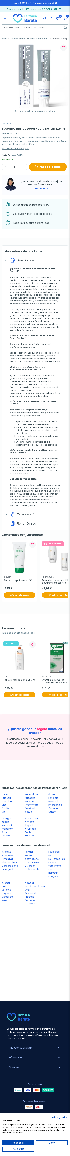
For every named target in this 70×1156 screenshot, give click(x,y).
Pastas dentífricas (37, 38)
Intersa (6, 882)
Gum (51, 869)
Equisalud (54, 852)
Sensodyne (31, 794)
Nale (4, 900)
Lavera (29, 852)
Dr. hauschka (32, 869)
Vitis (4, 804)
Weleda (29, 801)
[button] (65, 18)
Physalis (29, 896)
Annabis (30, 821)
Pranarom (7, 828)
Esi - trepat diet (57, 859)
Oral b (5, 808)
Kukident (30, 798)
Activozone (31, 818)
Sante (28, 855)
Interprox (7, 852)
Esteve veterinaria (54, 864)
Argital (29, 825)
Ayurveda (30, 828)
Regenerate (32, 804)
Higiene (14, 38)
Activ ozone (32, 859)
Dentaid (53, 801)
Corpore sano (10, 865)
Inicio (4, 38)
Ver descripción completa (15, 148)
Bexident (30, 808)
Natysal (29, 882)
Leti (4, 886)
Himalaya (7, 859)
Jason (5, 821)
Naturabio (7, 825)
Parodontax (8, 801)
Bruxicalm (7, 855)
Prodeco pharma (30, 902)
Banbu (28, 832)
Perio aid (53, 798)
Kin (3, 811)
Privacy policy (60, 1117)
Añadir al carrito (50, 167)
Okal (27, 889)
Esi (49, 855)
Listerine (6, 889)
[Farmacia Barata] (25, 18)
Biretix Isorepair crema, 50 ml (19, 580)
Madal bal (7, 896)
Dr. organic (8, 869)
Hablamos (41, 188)
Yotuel (28, 811)
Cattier (52, 811)
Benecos (30, 835)
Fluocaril (6, 798)
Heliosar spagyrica (54, 874)
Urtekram (7, 835)
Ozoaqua (53, 808)
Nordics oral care (35, 886)
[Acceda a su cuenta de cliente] (51, 18)
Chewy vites (32, 862)
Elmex (51, 794)
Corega (6, 818)
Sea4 (5, 832)
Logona (6, 893)
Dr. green (30, 865)
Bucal (23, 38)
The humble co (10, 862)
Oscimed (30, 893)
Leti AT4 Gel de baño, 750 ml (19, 680)
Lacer (5, 794)
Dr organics (55, 804)
